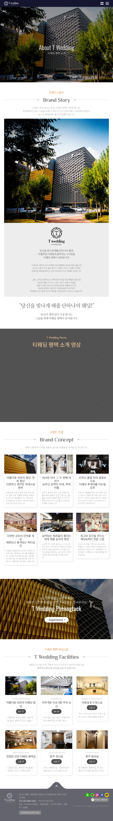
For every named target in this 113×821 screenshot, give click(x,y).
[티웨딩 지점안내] (102, 3)
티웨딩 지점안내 (101, 799)
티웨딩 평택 (12, 3)
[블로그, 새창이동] (87, 795)
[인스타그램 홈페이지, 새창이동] (97, 795)
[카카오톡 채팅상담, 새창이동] (107, 795)
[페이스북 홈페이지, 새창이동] (102, 795)
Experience (56, 620)
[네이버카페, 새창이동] (92, 795)
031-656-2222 (29, 800)
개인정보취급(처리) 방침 (30, 812)
